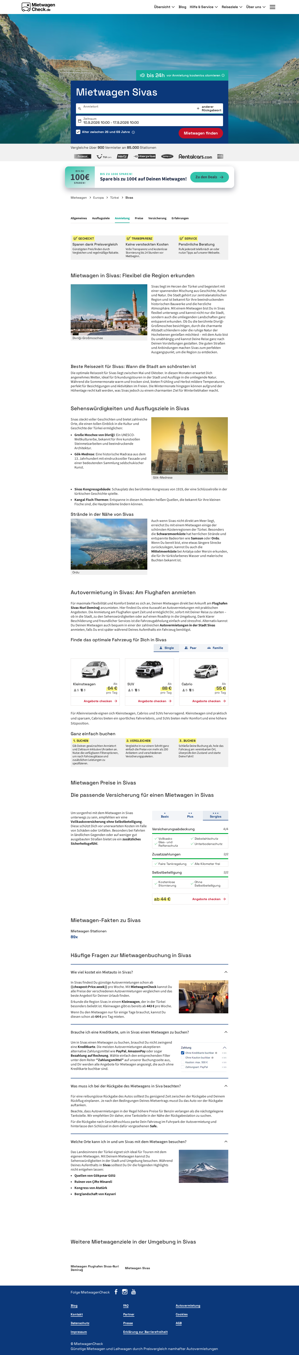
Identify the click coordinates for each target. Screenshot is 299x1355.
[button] (95, 682)
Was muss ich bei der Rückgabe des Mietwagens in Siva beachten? (126, 1086)
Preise (139, 218)
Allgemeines (79, 218)
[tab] (166, 648)
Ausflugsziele (101, 218)
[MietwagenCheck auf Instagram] (124, 1292)
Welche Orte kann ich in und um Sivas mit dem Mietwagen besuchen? (128, 1142)
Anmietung (122, 218)
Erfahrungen (180, 218)
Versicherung (157, 218)
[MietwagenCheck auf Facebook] (116, 1292)
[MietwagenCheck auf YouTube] (133, 1292)
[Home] (38, 7)
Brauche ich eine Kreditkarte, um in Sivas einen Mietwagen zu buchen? (130, 1032)
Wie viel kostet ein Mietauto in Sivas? (102, 972)
